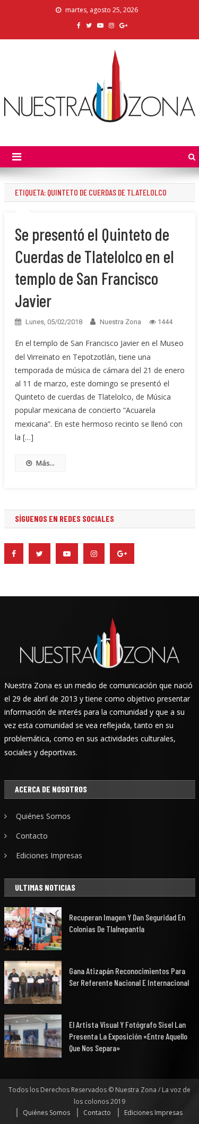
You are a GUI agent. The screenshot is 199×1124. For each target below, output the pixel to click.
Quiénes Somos (43, 816)
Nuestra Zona (120, 322)
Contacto (32, 836)
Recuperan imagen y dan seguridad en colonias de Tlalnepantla (127, 923)
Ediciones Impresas (49, 855)
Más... (45, 463)
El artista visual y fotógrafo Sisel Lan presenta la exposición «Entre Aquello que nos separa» (128, 1036)
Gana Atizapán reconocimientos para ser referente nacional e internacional (129, 976)
